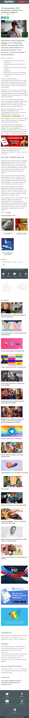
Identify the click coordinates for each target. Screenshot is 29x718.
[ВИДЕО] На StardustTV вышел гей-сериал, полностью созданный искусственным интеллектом (12, 420)
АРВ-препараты (6, 262)
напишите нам (22, 637)
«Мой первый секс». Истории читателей (14, 472)
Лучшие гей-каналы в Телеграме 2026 (13, 505)
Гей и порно (5, 489)
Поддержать (22, 1)
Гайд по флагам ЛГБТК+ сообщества (13, 367)
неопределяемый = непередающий (11, 116)
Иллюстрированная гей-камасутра (12, 351)
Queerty (9, 212)
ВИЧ (15, 262)
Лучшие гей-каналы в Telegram (11, 438)
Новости (11, 14)
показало (4, 43)
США (3, 265)
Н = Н (20, 262)
